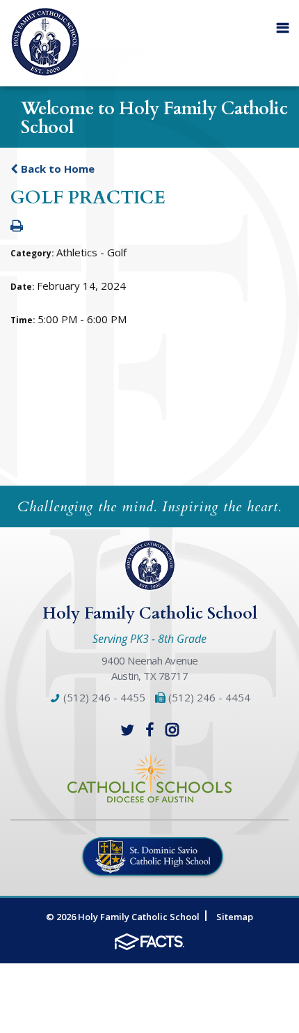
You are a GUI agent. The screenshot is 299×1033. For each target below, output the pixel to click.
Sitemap (234, 916)
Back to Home (56, 169)
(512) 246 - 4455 (102, 697)
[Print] (16, 226)
